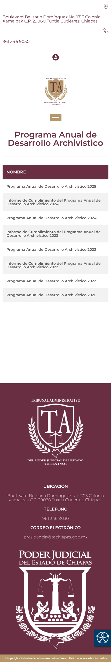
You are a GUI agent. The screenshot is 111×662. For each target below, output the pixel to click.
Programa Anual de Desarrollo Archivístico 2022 (51, 281)
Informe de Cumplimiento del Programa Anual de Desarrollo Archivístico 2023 (53, 233)
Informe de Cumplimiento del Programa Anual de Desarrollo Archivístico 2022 (53, 265)
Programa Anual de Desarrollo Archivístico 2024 (51, 218)
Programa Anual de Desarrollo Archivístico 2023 (51, 249)
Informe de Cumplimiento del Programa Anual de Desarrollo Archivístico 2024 (53, 202)
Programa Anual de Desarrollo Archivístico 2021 (50, 295)
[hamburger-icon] (55, 117)
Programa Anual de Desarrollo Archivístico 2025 (51, 186)
